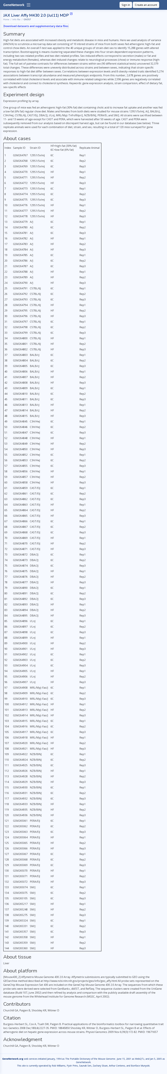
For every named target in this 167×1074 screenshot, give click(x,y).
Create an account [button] (146, 5)
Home (6, 19)
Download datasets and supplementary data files (36, 26)
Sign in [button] (126, 5)
